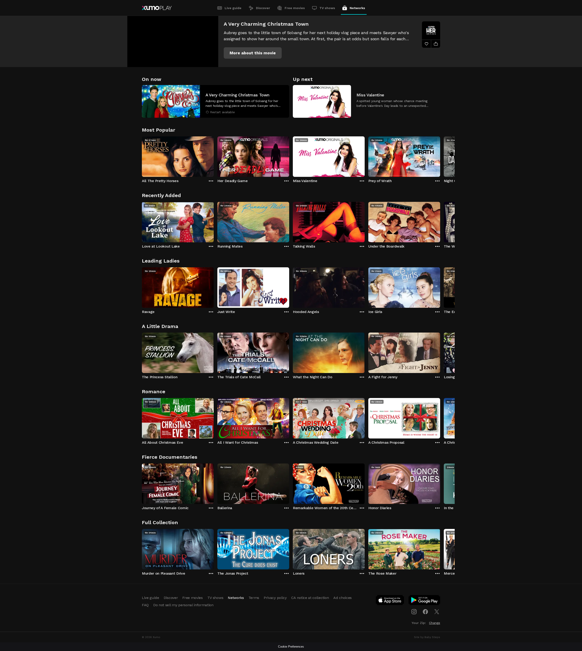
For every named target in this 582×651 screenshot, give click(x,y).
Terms (253, 598)
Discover (263, 8)
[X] (436, 611)
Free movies (295, 8)
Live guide (233, 8)
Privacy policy (275, 598)
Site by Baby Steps (427, 637)
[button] (253, 53)
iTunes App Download (390, 601)
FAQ (145, 605)
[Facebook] (425, 611)
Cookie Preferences (291, 646)
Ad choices (342, 598)
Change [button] (434, 623)
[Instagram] (414, 611)
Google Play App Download (424, 601)
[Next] (440, 155)
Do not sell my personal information (183, 605)
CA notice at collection (310, 598)
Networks (357, 8)
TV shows (327, 8)
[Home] (157, 8)
